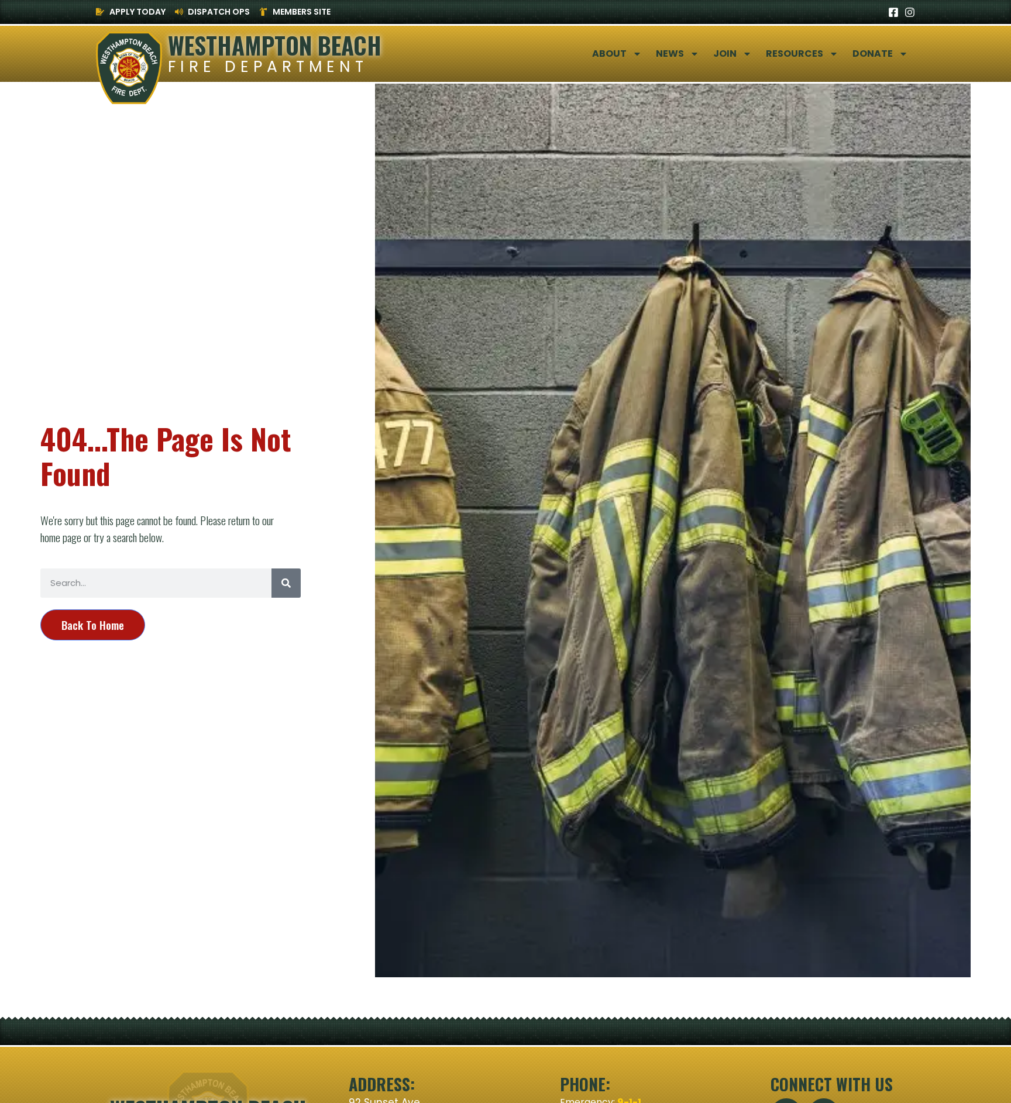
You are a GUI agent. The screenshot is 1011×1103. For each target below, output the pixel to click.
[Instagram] (910, 12)
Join (725, 53)
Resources (794, 53)
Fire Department (268, 66)
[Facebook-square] (893, 12)
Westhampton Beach (274, 45)
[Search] (286, 583)
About (609, 53)
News (670, 53)
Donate (872, 53)
